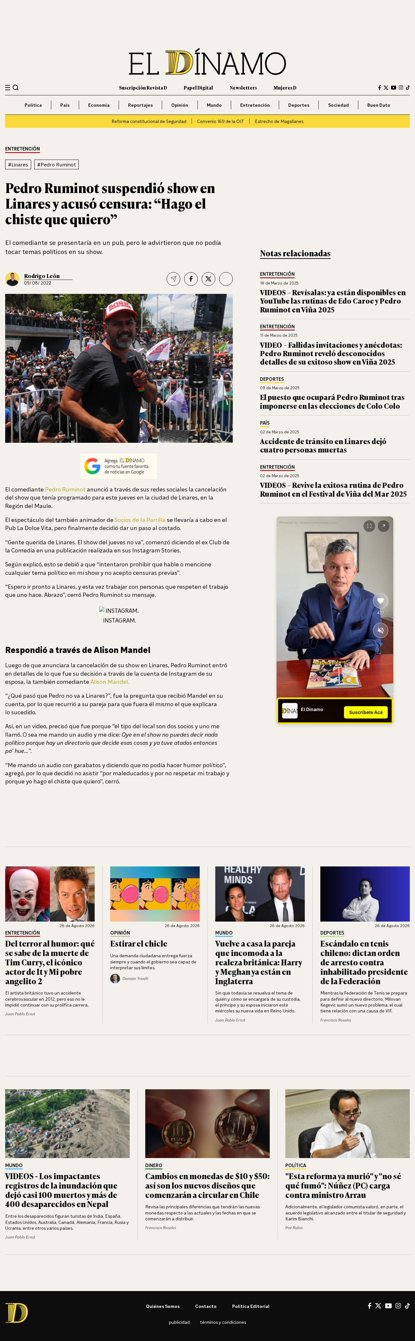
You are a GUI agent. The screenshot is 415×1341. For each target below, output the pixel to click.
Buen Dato (378, 105)
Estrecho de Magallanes (279, 121)
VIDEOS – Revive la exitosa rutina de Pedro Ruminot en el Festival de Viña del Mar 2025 (333, 489)
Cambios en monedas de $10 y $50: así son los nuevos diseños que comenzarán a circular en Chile (207, 1185)
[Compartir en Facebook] (191, 279)
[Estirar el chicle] (155, 894)
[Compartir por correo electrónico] (173, 279)
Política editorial (250, 1306)
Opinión (179, 105)
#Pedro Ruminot (56, 164)
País (64, 105)
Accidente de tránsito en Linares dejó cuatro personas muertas (323, 445)
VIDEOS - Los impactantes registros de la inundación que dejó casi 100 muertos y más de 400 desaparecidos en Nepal (61, 1189)
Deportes (298, 105)
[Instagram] (401, 87)
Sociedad (338, 105)
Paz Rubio (294, 1227)
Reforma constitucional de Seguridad (149, 121)
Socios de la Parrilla (140, 519)
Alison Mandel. (109, 681)
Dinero (153, 1165)
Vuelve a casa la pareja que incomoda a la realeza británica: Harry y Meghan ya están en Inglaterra (258, 961)
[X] (378, 1305)
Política (33, 105)
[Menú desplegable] (7, 88)
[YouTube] (393, 88)
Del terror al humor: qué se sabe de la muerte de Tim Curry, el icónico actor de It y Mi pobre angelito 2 (50, 961)
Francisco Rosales (335, 1020)
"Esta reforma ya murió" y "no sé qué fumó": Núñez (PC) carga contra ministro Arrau (343, 1185)
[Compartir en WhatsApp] (226, 279)
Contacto (206, 1306)
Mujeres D (285, 87)
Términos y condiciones (223, 1322)
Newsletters (243, 87)
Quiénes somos (163, 1306)
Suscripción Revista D (143, 87)
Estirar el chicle (138, 943)
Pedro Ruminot (65, 489)
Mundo (214, 105)
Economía (99, 105)
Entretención (255, 105)
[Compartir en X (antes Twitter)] (208, 279)
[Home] (207, 61)
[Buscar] (16, 87)
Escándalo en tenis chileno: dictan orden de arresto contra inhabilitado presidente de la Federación (364, 961)
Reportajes (140, 105)
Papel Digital (198, 87)
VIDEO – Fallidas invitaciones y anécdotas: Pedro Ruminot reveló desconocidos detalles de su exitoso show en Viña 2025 (331, 353)
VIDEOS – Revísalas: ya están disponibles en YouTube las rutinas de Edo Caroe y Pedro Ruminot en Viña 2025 (333, 301)
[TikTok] (408, 87)
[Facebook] (379, 87)
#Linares (18, 164)
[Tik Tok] (407, 1306)
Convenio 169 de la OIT (220, 121)
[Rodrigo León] (12, 279)
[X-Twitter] (386, 88)
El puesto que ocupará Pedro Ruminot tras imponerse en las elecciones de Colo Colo (332, 401)
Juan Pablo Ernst (20, 1013)
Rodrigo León (42, 276)
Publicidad (179, 1322)
